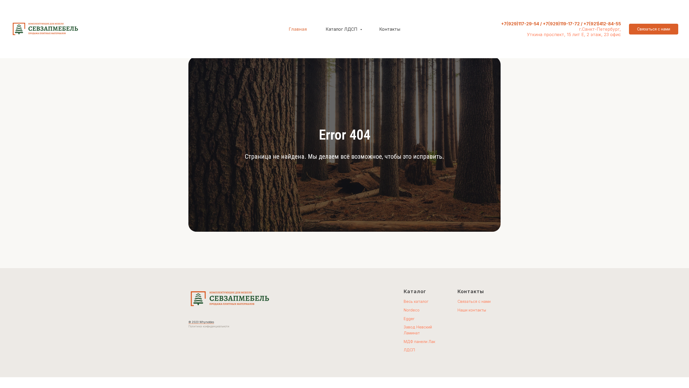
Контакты (389, 29)
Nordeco (412, 310)
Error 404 (344, 135)
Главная (298, 29)
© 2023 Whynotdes (201, 322)
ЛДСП (409, 350)
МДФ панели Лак (419, 341)
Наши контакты (472, 310)
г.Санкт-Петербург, (600, 29)
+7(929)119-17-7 (560, 23)
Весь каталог (416, 301)
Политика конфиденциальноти (208, 326)
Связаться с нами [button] (474, 301)
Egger (409, 318)
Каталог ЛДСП (342, 29)
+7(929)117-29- (517, 23)
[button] (653, 29)
